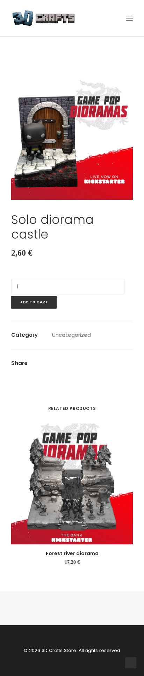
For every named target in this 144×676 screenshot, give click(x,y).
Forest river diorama (72, 553)
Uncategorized (71, 335)
